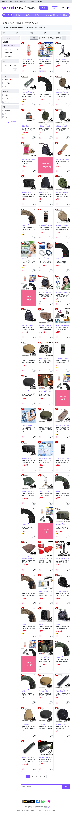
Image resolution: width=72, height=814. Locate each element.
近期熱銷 (58, 38)
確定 (15, 70)
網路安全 (40, 810)
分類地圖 (53, 810)
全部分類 (5, 42)
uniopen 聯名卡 (52, 15)
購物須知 (33, 810)
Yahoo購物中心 (12, 8)
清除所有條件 (13, 121)
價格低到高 (42, 38)
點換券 (18, 15)
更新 (49, 807)
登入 (54, 8)
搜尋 (66, 787)
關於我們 (26, 810)
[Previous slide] (22, 49)
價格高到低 (50, 38)
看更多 (37, 15)
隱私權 (46, 810)
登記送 (28, 15)
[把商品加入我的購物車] (34, 71)
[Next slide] (35, 49)
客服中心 (19, 810)
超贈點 (65, 15)
